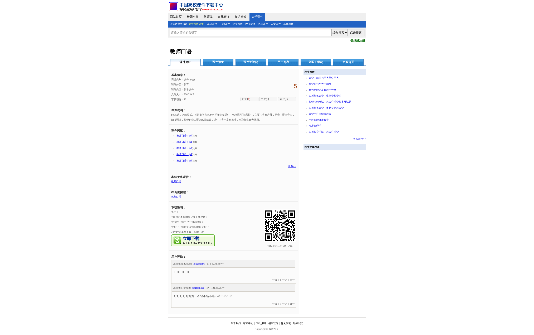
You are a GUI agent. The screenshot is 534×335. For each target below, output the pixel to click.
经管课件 (238, 24)
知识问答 (240, 16)
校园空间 (193, 16)
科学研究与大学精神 (320, 83)
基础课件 (212, 24)
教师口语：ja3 (184, 148)
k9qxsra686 (199, 263)
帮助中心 (248, 323)
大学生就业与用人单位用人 (324, 77)
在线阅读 (223, 16)
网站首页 (176, 16)
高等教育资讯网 (179, 24)
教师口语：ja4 (184, 154)
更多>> (292, 166)
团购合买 (348, 62)
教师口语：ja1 (184, 135)
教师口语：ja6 (184, 160)
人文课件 (276, 24)
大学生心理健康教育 (320, 113)
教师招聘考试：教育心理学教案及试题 (330, 101)
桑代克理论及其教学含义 (322, 89)
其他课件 (288, 24)
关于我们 (236, 323)
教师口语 (176, 181)
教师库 (208, 16)
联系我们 (298, 323)
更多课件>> (359, 138)
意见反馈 (286, 323)
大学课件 (257, 16)
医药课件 (263, 24)
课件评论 (250, 62)
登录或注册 (357, 40)
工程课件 (225, 24)
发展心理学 (315, 125)
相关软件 (273, 323)
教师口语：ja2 (184, 141)
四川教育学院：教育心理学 (324, 131)
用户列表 (283, 62)
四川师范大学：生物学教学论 (325, 95)
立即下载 (316, 62)
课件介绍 (185, 62)
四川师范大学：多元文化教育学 (326, 107)
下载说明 (261, 323)
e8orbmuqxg (198, 287)
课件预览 (218, 62)
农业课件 (250, 24)
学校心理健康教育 (319, 119)
